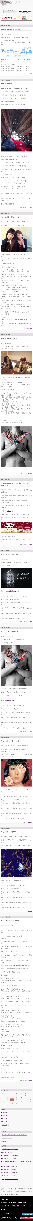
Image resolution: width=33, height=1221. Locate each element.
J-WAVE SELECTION (16, 7)
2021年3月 (4, 1121)
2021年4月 (4, 1118)
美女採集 (30, 73)
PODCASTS (24, 1206)
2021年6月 (4, 1112)
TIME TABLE (12, 1203)
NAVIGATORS (15, 1206)
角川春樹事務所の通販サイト (9, 700)
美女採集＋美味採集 (7, 1152)
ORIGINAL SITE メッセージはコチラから (9, 11)
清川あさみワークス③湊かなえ (9, 1169)
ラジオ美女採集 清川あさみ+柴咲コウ (11, 1155)
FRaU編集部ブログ (11, 591)
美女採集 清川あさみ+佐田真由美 (10, 1149)
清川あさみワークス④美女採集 (9, 1166)
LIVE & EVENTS (5, 1206)
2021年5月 (4, 1115)
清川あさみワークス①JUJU (8, 1176)
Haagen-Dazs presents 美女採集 (10, 1179)
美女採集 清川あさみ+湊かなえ (9, 1158)
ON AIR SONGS (22, 1203)
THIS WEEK (4, 1203)
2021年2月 (4, 1125)
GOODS (3, 1209)
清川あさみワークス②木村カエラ (10, 1172)
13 (3, 1099)
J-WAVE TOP (4, 1199)
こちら (9, 511)
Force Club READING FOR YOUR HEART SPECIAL (14, 1135)
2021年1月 (4, 1128)
